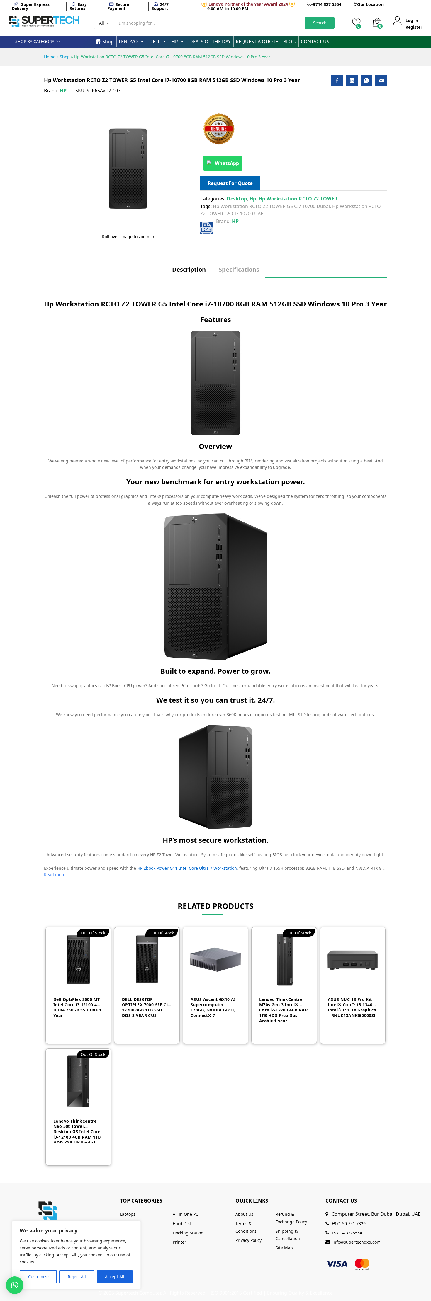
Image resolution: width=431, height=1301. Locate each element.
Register (413, 27)
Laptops (127, 1214)
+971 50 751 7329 (349, 1223)
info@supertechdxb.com (356, 1242)
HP (175, 41)
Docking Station (188, 1233)
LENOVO (128, 41)
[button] (14, 1285)
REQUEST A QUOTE (257, 41)
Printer (179, 1242)
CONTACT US (315, 41)
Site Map (284, 1248)
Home (49, 56)
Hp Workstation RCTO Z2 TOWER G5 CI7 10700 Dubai (271, 206)
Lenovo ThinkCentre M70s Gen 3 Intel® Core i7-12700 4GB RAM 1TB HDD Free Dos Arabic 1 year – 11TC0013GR (283, 1009)
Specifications (239, 270)
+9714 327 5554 (326, 4)
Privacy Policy (248, 1240)
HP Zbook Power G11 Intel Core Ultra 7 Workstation (187, 868)
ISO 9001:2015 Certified (236, 1293)
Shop (108, 41)
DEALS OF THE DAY (210, 41)
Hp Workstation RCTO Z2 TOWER (298, 198)
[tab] (189, 272)
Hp (253, 198)
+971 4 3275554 (347, 1233)
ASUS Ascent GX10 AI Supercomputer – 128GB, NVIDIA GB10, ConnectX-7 (213, 1007)
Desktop (237, 198)
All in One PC (185, 1214)
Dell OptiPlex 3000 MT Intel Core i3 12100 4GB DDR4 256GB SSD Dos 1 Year (78, 1007)
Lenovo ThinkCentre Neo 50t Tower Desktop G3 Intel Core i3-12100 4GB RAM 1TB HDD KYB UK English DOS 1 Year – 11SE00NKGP (77, 1130)
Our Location (370, 4)
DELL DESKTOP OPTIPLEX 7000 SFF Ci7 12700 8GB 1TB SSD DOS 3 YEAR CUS (146, 1007)
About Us (244, 1214)
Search (320, 22)
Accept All (114, 1276)
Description (189, 270)
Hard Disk (182, 1223)
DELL (154, 41)
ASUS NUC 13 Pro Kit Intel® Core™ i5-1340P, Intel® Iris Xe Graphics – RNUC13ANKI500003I (352, 1007)
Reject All (77, 1276)
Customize (38, 1276)
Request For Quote (230, 183)
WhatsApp (227, 163)
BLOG (289, 41)
